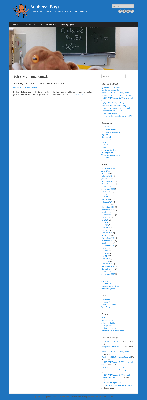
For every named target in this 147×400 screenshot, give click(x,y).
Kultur (104, 142)
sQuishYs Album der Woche (112, 331)
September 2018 (108, 274)
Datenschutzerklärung (48, 24)
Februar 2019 (106, 264)
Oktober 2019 (106, 243)
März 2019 (105, 261)
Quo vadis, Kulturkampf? (111, 87)
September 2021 (108, 189)
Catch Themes (108, 397)
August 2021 (106, 191)
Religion (104, 147)
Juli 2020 (104, 220)
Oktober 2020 (106, 212)
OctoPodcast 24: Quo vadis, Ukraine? (116, 93)
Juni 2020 (105, 222)
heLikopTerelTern (108, 328)
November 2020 (107, 209)
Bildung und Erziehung (110, 132)
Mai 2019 (105, 256)
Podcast (104, 145)
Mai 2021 (105, 194)
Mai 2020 (105, 225)
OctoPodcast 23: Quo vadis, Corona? (116, 95)
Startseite (17, 24)
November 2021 (107, 184)
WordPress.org (107, 307)
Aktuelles (105, 127)
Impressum (30, 24)
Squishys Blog (44, 7)
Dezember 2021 (107, 181)
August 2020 (106, 217)
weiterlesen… (79, 94)
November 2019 (107, 240)
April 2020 (105, 227)
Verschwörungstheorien (111, 155)
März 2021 (105, 199)
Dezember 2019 (107, 238)
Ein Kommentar (32, 87)
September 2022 (108, 168)
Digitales (104, 134)
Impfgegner (106, 139)
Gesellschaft (106, 137)
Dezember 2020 (107, 207)
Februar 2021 (106, 202)
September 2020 (108, 215)
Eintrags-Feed (107, 302)
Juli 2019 (104, 251)
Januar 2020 (106, 235)
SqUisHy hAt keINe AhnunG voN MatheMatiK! (39, 83)
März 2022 (105, 173)
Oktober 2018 (106, 271)
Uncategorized (107, 152)
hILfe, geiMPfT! (107, 325)
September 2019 (108, 246)
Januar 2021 (106, 204)
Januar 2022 (106, 179)
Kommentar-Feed (108, 304)
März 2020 (105, 230)
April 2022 (105, 171)
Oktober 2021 (106, 186)
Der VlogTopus (107, 320)
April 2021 (105, 197)
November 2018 (107, 269)
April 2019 (105, 258)
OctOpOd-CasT (107, 318)
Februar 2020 (106, 233)
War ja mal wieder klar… (111, 90)
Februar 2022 (106, 176)
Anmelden (105, 299)
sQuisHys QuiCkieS (69, 24)
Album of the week (108, 129)
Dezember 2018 (107, 266)
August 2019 (106, 248)
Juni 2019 (105, 253)
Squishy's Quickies (108, 150)
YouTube (105, 157)
